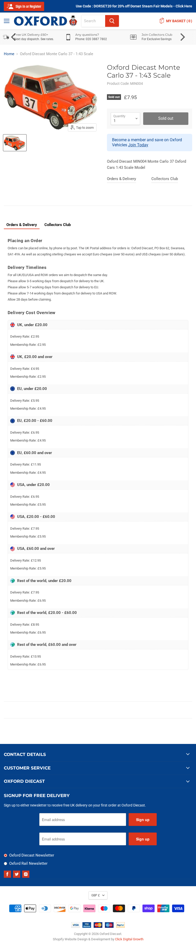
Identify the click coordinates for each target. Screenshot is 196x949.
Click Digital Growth (129, 939)
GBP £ (95, 895)
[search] (93, 21)
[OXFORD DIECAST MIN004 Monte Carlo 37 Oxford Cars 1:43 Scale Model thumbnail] (14, 143)
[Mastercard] (98, 926)
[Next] (182, 37)
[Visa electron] (86, 926)
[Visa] (75, 926)
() (179, 21)
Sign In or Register (28, 6)
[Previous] (14, 37)
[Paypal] (120, 926)
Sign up (143, 819)
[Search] (112, 21)
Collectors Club (164, 178)
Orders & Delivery (121, 178)
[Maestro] (109, 926)
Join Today (138, 145)
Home (9, 54)
